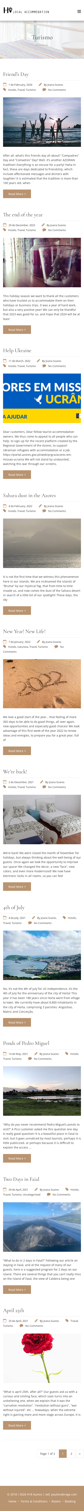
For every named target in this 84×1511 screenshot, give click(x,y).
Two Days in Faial (21, 1179)
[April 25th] (42, 1382)
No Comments (57, 90)
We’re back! (15, 771)
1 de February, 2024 (20, 84)
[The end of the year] (42, 286)
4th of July (13, 907)
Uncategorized (31, 1194)
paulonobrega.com (64, 1494)
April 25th (13, 1310)
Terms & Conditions (34, 1501)
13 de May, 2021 (18, 1054)
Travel (21, 90)
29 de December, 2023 (22, 225)
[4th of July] (42, 979)
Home (13, 1501)
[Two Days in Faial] (42, 1250)
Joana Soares (55, 84)
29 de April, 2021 (18, 1189)
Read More (15, 194)
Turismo (31, 90)
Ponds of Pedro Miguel (26, 1043)
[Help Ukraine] (42, 422)
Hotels (12, 90)
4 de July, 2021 (17, 918)
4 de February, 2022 (20, 506)
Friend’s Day (16, 74)
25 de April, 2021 (18, 1321)
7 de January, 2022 (19, 642)
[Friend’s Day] (42, 145)
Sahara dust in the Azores (29, 495)
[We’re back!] (42, 843)
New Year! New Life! (24, 631)
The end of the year (23, 214)
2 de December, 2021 (21, 782)
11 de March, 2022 (19, 361)
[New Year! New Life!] (42, 707)
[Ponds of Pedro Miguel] (42, 1114)
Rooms (56, 1501)
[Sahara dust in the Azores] (42, 567)
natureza (22, 647)
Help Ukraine (17, 350)
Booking (70, 1501)
